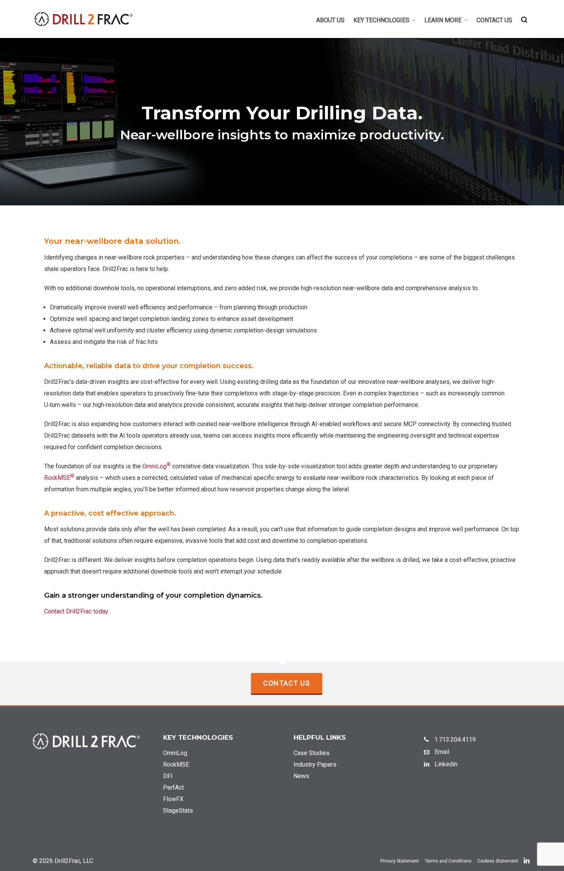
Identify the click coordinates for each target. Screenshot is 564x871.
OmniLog (156, 466)
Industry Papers (315, 764)
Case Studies (312, 753)
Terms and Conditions (448, 861)
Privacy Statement (399, 861)
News (301, 776)
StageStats (178, 810)
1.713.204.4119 (454, 739)
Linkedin (445, 764)
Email (441, 751)
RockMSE (59, 477)
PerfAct (173, 787)
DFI (168, 776)
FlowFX (173, 799)
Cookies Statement (497, 861)
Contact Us (286, 683)
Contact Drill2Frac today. (76, 611)
